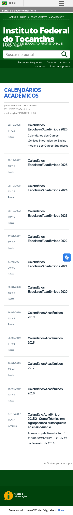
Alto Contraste (37, 17)
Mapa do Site (56, 17)
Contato (51, 62)
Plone (61, 510)
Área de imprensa (60, 66)
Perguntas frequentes (30, 62)
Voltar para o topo (59, 463)
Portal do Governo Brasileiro (19, 10)
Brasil (13, 3)
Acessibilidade (17, 17)
